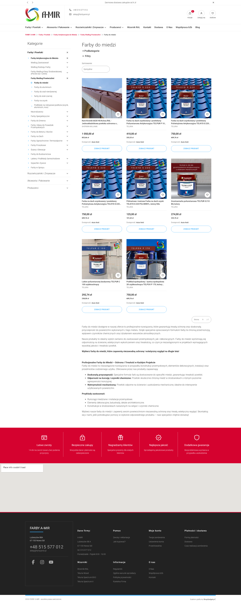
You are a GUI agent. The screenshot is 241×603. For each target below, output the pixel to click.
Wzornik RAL (82, 569)
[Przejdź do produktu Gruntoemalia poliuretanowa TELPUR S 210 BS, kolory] (191, 179)
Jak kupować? (119, 542)
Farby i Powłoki (44, 35)
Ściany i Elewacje (38, 150)
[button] (213, 2)
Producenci (32, 188)
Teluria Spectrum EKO (86, 577)
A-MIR (80, 537)
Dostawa (188, 542)
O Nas (151, 569)
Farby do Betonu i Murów (42, 132)
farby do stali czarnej (43, 96)
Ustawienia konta (156, 542)
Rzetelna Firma (119, 581)
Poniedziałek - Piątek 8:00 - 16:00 (91, 554)
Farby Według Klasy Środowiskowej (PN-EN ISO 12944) (46, 72)
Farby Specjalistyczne (40, 116)
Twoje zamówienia (157, 537)
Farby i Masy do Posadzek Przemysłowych (42, 126)
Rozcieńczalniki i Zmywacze (41, 173)
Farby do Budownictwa (41, 154)
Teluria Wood (83, 573)
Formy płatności (192, 537)
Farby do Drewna (38, 121)
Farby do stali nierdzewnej (45, 92)
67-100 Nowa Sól (84, 546)
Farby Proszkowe (38, 145)
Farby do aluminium (42, 87)
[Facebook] (33, 562)
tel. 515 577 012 (84, 550)
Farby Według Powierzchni (90, 35)
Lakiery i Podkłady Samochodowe (45, 158)
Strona (196, 320)
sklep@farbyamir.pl (81, 14)
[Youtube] (51, 562)
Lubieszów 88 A (84, 542)
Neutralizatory (37, 112)
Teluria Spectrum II (85, 581)
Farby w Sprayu (37, 167)
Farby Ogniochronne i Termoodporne (46, 141)
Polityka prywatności (122, 577)
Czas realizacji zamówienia (196, 546)
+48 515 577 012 (80, 10)
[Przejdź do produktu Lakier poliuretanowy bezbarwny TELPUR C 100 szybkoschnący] (102, 259)
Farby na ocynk (40, 100)
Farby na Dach (37, 136)
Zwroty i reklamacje (121, 537)
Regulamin (117, 569)
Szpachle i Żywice (38, 163)
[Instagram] (42, 562)
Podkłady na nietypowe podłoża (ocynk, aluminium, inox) (51, 106)
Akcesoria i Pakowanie (38, 180)
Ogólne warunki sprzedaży (124, 573)
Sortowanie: (87, 63)
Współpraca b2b (156, 573)
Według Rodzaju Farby (40, 67)
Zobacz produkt (102, 148)
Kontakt (152, 577)
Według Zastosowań (40, 63)
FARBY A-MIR (30, 35)
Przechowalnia (155, 546)
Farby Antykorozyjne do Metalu (65, 35)
